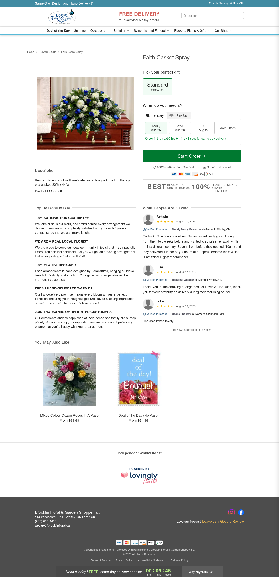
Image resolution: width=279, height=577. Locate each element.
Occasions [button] (98, 30)
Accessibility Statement (151, 560)
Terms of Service (101, 560)
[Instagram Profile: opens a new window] (231, 512)
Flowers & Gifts (47, 52)
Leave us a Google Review (223, 521)
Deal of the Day (58, 30)
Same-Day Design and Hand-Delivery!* (64, 3)
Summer (80, 30)
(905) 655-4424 (45, 521)
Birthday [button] (120, 30)
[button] (267, 558)
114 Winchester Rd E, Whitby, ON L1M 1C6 (65, 517)
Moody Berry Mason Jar (187, 229)
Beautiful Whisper (183, 280)
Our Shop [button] (222, 30)
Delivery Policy (179, 560)
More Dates (227, 128)
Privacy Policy (124, 560)
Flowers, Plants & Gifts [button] (190, 30)
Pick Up (182, 115)
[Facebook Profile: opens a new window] (241, 512)
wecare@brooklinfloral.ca (52, 525)
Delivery (158, 116)
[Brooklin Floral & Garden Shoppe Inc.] (66, 17)
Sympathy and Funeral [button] (150, 30)
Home (30, 52)
